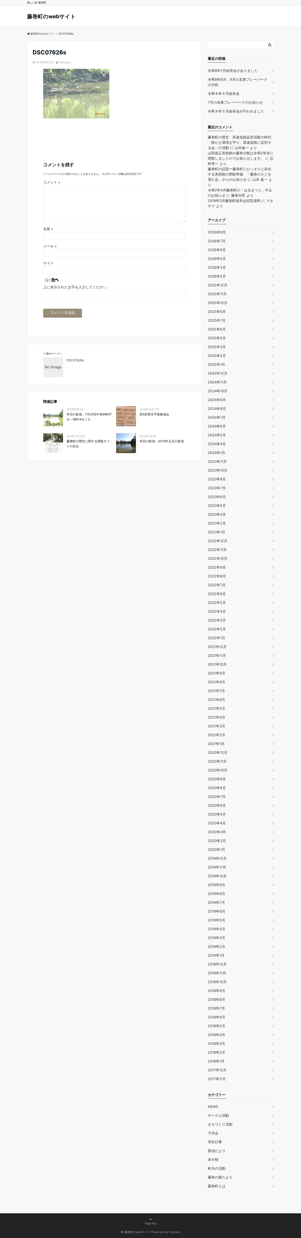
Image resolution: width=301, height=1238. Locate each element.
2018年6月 (216, 1017)
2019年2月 (216, 946)
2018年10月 (217, 982)
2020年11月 (217, 761)
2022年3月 (217, 620)
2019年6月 (216, 911)
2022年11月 (217, 549)
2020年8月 (217, 788)
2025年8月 (217, 311)
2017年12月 (217, 1070)
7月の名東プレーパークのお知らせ (235, 102)
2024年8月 (217, 408)
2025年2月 (217, 355)
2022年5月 (217, 602)
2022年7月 (217, 585)
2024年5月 (217, 435)
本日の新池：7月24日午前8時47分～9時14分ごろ (89, 416)
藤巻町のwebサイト (51, 16)
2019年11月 (217, 867)
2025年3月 (217, 347)
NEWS (213, 1106)
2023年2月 (217, 523)
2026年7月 (217, 241)
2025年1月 (216, 364)
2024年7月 (217, 417)
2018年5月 (216, 1026)
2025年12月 (217, 285)
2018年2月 (216, 1052)
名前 (48, 229)
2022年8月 (217, 576)
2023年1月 (216, 532)
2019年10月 (217, 876)
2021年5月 (216, 708)
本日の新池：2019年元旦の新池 (161, 441)
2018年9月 (216, 990)
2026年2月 (217, 276)
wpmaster (65, 62)
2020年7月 (217, 796)
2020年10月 (217, 770)
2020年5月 (217, 814)
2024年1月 (216, 452)
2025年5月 (217, 338)
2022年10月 (217, 558)
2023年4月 (217, 514)
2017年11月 (217, 1079)
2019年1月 (216, 955)
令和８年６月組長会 (224, 93)
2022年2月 (217, 629)
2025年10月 (217, 303)
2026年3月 (217, 267)
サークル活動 (218, 1115)
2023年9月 (217, 479)
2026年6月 (217, 250)
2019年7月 (216, 902)
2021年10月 (217, 664)
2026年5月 (217, 258)
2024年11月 (217, 382)
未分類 (213, 1159)
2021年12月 (217, 646)
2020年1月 (216, 849)
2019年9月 (216, 885)
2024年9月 (217, 400)
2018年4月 (216, 1035)
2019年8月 (216, 893)
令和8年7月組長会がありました (233, 70)
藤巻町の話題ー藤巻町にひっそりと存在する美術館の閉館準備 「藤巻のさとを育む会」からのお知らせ (239, 174)
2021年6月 (216, 699)
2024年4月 (217, 444)
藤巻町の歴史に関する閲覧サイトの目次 (88, 443)
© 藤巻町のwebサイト (135, 1232)
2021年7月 (216, 691)
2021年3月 (216, 726)
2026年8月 (217, 232)
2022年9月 (217, 567)
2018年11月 (217, 973)
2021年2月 (216, 735)
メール (50, 246)
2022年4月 (217, 611)
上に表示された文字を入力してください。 (76, 287)
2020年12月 (217, 752)
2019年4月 (216, 929)
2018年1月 (216, 1061)
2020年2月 (217, 840)
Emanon (174, 1232)
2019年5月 (216, 920)
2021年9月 (216, 673)
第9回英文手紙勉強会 (154, 414)
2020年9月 (217, 779)
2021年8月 (216, 682)
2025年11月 (217, 294)
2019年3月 (216, 938)
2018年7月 (216, 1008)
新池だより (216, 1150)
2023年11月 (217, 461)
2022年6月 (217, 594)
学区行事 (215, 1142)
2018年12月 (217, 964)
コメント (51, 182)
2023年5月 (217, 505)
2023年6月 (217, 497)
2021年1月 (216, 743)
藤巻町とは (216, 1186)
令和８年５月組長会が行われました (236, 111)
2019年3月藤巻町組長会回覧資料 (234, 200)
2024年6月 (217, 426)
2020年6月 (217, 805)
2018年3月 (216, 1043)
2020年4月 (217, 823)
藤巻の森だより (220, 1177)
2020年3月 (217, 832)
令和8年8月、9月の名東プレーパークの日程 (237, 82)
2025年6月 (217, 329)
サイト (48, 263)
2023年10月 (217, 470)
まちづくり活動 (220, 1124)
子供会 (213, 1133)
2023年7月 (217, 488)
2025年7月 (217, 320)
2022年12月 (217, 541)
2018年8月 (216, 999)
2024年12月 (217, 373)
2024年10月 (217, 391)
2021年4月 (216, 717)
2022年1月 (216, 638)
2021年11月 (217, 655)
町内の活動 (216, 1168)
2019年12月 (217, 858)
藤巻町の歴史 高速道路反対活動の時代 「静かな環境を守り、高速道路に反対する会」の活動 (241, 142)
